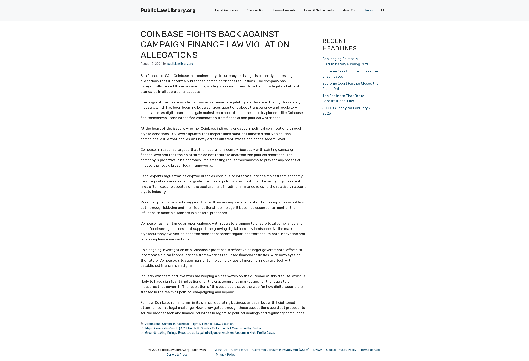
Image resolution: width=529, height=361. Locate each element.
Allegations (153, 324)
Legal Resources (226, 10)
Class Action (255, 10)
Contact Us (239, 350)
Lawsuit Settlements (319, 10)
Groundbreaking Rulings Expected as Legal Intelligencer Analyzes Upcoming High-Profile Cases (210, 333)
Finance (207, 324)
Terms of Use (370, 350)
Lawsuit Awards (284, 10)
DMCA (317, 350)
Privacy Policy (225, 354)
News (369, 10)
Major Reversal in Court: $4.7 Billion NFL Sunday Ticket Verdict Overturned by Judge (203, 328)
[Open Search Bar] (382, 10)
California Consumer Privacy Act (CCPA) (280, 350)
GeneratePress (177, 354)
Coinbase (183, 324)
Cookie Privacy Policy (341, 350)
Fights (195, 324)
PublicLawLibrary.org (168, 10)
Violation (228, 324)
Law (217, 324)
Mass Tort (349, 10)
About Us (220, 350)
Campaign (169, 324)
